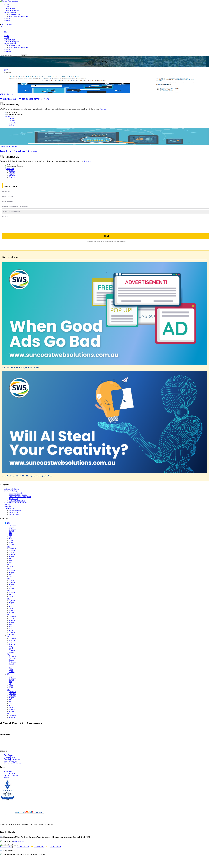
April (10, 539)
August (11, 531)
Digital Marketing (10, 12)
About (6, 7)
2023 (8, 564)
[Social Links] (5, 814)
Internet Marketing (10, 761)
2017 (8, 636)
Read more (103, 109)
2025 (8, 523)
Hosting (7, 18)
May (10, 537)
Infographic (8, 506)
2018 (5, 71)
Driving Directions (21, 850)
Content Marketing (15, 493)
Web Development (6, 94)
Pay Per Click (13, 499)
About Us (7, 743)
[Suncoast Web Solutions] (9, 1)
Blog (6, 741)
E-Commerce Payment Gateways (15, 503)
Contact (7, 745)
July (10, 533)
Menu (6, 32)
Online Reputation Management (20, 497)
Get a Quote (8, 771)
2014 (8, 690)
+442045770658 (55, 847)
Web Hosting (13, 512)
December (12, 549)
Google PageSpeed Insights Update (19, 151)
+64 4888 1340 (39, 847)
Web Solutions (9, 508)
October (11, 527)
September (12, 529)
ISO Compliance (10, 773)
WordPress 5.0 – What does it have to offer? (24, 98)
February (12, 542)
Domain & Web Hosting (12, 763)
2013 (8, 713)
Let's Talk (3, 26)
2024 (8, 547)
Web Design (8, 755)
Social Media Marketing (17, 501)
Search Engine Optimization (18, 16)
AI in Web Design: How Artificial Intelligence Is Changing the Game (27, 476)
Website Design (9, 8)
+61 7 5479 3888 (6, 847)
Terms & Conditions (11, 775)
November (12, 525)
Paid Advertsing (14, 14)
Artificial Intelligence (11, 489)
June (10, 535)
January (11, 544)
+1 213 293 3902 (23, 847)
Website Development (11, 10)
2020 (8, 591)
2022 (8, 569)
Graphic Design (9, 757)
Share (12, 116)
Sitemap (7, 777)
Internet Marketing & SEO (9, 146)
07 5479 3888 (7, 24)
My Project (8, 20)
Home (6, 5)
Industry (7, 504)
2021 (8, 579)
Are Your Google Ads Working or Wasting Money (20, 367)
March (11, 540)
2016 (8, 654)
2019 (8, 599)
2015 (8, 674)
